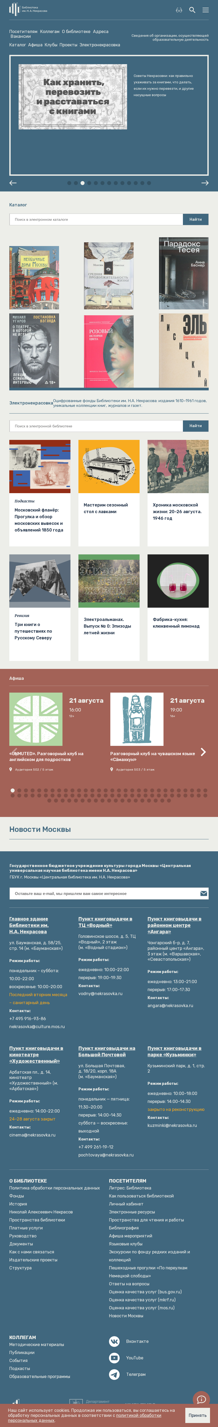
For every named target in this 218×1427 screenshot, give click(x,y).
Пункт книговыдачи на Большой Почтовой (106, 1051)
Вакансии (21, 36)
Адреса (100, 31)
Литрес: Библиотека (130, 1188)
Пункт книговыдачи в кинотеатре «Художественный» (36, 1054)
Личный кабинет (126, 1204)
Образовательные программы (39, 1376)
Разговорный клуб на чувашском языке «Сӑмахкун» (152, 756)
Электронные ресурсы (132, 1212)
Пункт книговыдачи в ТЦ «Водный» (105, 922)
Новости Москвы (126, 1315)
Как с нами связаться (31, 1251)
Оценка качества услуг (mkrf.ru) (142, 1299)
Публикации (22, 1352)
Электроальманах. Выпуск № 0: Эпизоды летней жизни (107, 626)
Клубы (51, 44)
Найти (196, 219)
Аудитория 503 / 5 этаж (135, 769)
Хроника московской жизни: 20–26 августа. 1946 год (177, 511)
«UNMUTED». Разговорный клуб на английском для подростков (46, 756)
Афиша (35, 44)
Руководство (22, 1235)
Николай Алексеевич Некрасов (41, 1212)
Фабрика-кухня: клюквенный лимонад (176, 623)
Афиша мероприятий (130, 1235)
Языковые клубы (125, 1243)
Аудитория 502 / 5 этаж (34, 769)
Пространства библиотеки (37, 1219)
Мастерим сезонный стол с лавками (106, 508)
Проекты (68, 44)
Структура (20, 1267)
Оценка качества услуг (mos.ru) (141, 1307)
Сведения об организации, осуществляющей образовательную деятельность (170, 38)
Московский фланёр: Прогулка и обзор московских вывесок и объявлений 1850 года (39, 520)
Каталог (17, 44)
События (18, 1360)
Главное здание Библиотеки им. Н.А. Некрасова (29, 925)
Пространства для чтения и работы (146, 1219)
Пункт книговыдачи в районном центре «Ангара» (175, 925)
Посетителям (23, 31)
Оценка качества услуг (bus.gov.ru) (145, 1291)
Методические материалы (36, 1344)
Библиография (124, 1227)
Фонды (16, 1196)
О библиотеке (76, 31)
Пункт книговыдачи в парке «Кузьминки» (175, 1051)
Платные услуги (26, 1227)
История (18, 1204)
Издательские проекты (33, 1259)
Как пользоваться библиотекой (141, 1196)
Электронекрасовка (99, 44)
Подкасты (25, 501)
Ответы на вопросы (129, 1283)
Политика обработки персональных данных (54, 1188)
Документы (21, 1243)
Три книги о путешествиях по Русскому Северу (33, 631)
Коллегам (50, 31)
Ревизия (22, 615)
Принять (198, 1415)
